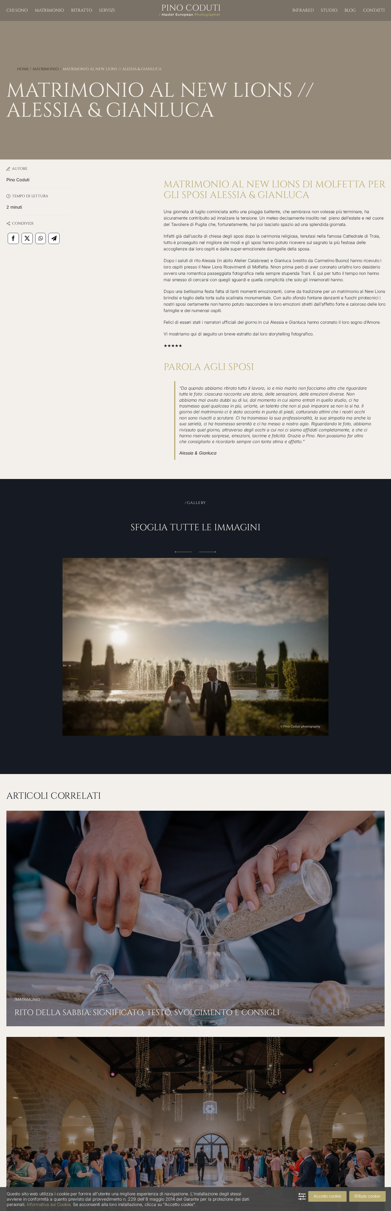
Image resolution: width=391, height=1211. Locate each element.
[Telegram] (54, 238)
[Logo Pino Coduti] (189, 6)
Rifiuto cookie (367, 1196)
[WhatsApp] (40, 238)
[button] (183, 552)
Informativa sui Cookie (48, 1204)
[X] (27, 238)
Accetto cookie (327, 1196)
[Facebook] (13, 238)
